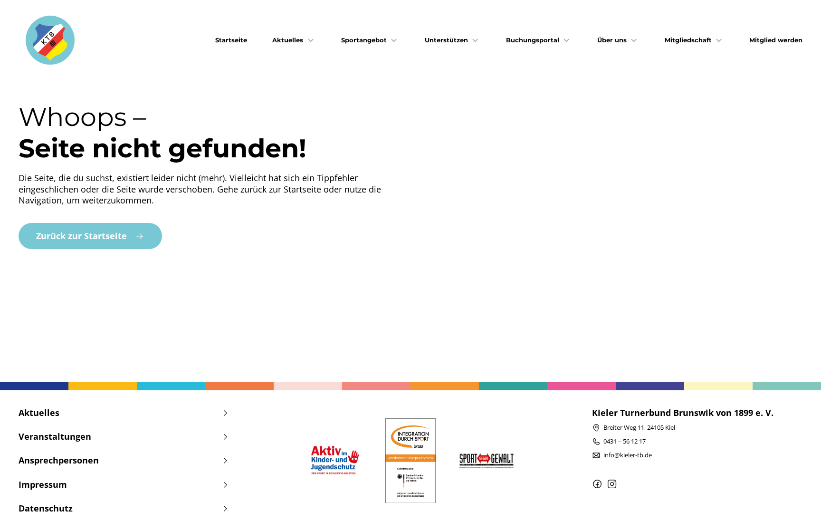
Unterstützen (446, 40)
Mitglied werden (775, 40)
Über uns (612, 40)
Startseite (231, 40)
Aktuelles (287, 40)
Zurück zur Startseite (81, 235)
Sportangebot (364, 40)
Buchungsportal (532, 40)
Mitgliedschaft (688, 40)
